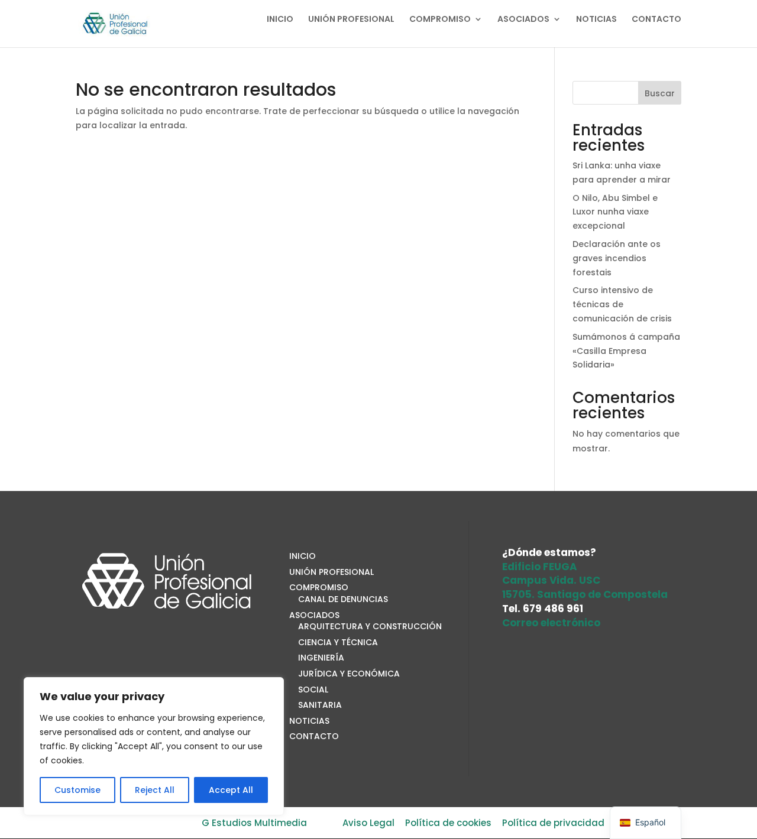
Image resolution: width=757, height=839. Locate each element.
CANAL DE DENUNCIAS (343, 599)
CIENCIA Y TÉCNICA (338, 642)
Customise (77, 790)
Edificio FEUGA (539, 567)
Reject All (154, 790)
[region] (154, 746)
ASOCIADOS (523, 20)
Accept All (231, 790)
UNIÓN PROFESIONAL (351, 20)
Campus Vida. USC (551, 580)
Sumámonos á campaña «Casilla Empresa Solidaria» (626, 351)
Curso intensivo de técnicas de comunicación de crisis (622, 304)
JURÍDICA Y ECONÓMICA (349, 673)
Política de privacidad (553, 823)
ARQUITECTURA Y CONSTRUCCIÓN (370, 626)
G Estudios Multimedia (254, 823)
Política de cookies (448, 823)
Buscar (660, 93)
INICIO (280, 20)
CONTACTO (656, 20)
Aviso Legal (368, 823)
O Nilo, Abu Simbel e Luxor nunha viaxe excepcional (615, 212)
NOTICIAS (596, 20)
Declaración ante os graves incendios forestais (616, 258)
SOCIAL (313, 689)
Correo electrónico (551, 623)
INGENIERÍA (321, 658)
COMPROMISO (440, 20)
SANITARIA (320, 705)
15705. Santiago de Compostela (585, 594)
